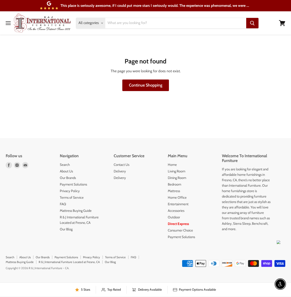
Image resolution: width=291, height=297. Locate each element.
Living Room (176, 171)
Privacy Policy (70, 191)
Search (65, 165)
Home (172, 165)
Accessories (176, 211)
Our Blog (66, 229)
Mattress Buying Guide (76, 211)
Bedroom (174, 184)
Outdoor (174, 217)
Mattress (174, 191)
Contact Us (121, 165)
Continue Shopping (145, 85)
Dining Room (177, 178)
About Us (66, 171)
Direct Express (178, 224)
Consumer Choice (180, 230)
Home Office (177, 198)
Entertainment (178, 204)
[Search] (252, 23)
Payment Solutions (73, 184)
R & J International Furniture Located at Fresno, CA (69, 262)
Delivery (120, 171)
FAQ (63, 204)
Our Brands (68, 178)
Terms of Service (72, 198)
